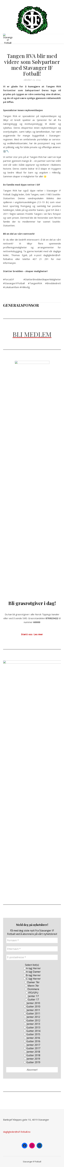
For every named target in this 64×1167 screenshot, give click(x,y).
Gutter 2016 (33, 1041)
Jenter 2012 (33, 1017)
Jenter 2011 (33, 1010)
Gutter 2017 (33, 1048)
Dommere (33, 989)
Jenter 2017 (33, 1045)
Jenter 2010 (33, 1003)
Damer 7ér (33, 982)
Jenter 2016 (33, 1038)
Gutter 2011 (33, 1013)
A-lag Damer (33, 971)
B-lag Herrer (33, 975)
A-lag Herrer (33, 968)
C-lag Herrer (33, 978)
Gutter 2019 (33, 1062)
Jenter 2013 (33, 1024)
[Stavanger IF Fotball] (32, 20)
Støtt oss (26, 634)
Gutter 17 (33, 999)
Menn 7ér (33, 985)
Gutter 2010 (33, 1006)
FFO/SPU (33, 992)
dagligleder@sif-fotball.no (16, 1131)
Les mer (38, 634)
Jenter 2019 (33, 1058)
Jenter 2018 (33, 1051)
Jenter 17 (33, 996)
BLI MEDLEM (32, 334)
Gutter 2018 (33, 1055)
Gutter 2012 (33, 1020)
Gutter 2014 (33, 1031)
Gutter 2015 (33, 1034)
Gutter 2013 (33, 1027)
